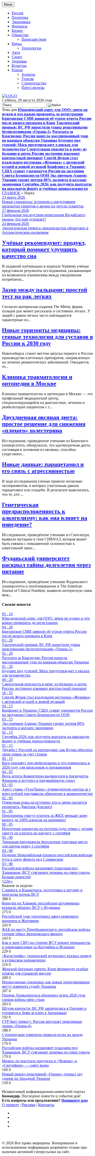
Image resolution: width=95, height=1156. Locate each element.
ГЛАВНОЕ (11, 193)
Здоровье (19, 61)
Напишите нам (74, 1100)
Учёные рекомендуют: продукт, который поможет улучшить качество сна (44, 249)
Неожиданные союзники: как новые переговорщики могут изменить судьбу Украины (46, 984)
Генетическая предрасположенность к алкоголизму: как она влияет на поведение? (44, 515)
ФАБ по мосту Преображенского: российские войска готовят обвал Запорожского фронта (46, 931)
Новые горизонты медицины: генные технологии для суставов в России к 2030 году (47, 336)
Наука (17, 44)
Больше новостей (16, 877)
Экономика (21, 22)
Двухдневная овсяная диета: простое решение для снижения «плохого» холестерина (44, 424)
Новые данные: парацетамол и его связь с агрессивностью (43, 467)
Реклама (28, 1105)
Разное (17, 70)
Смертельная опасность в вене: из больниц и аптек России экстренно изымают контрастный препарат (44, 153)
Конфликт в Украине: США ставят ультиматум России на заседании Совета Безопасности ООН (44, 171)
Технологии (31, 48)
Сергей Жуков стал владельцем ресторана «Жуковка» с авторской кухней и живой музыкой (43, 162)
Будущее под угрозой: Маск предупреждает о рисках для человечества (41, 144)
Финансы (20, 26)
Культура (19, 66)
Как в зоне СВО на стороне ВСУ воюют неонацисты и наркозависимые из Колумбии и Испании (46, 945)
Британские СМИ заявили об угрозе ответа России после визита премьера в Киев (46, 120)
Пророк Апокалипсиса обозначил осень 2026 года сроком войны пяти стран (43, 997)
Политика (20, 17)
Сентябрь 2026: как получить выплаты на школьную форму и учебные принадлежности (47, 186)
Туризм (27, 79)
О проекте (10, 1105)
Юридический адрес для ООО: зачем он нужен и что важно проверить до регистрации (44, 112)
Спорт (17, 57)
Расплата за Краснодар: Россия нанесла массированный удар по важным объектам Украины (45, 136)
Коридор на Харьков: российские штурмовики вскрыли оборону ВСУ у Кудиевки (40, 905)
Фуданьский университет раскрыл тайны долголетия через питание (46, 565)
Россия (17, 13)
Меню (8, 4)
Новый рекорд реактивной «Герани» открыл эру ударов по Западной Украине (42, 1076)
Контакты (46, 1105)
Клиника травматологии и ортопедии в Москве (37, 380)
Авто (16, 52)
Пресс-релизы (33, 87)
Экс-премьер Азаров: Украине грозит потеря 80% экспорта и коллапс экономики (44, 179)
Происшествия (33, 39)
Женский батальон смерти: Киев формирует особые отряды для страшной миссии (45, 971)
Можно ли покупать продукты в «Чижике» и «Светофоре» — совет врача (39, 1063)
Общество (20, 35)
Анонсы (28, 74)
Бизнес (17, 30)
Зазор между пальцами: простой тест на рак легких (44, 293)
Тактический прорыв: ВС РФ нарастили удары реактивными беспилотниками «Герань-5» (44, 127)
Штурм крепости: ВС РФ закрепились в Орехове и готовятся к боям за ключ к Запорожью (44, 1010)
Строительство (33, 83)
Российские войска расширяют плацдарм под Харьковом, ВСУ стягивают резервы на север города (46, 1050)
